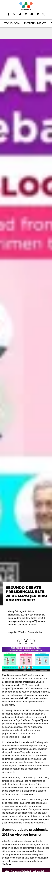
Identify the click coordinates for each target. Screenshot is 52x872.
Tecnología (12, 23)
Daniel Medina (35, 632)
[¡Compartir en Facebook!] (19, 641)
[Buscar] (43, 14)
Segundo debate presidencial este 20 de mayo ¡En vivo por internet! (26, 594)
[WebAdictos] (26, 6)
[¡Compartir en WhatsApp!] (32, 641)
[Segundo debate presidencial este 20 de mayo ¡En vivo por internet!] (26, 322)
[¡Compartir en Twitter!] (26, 641)
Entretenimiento (35, 23)
